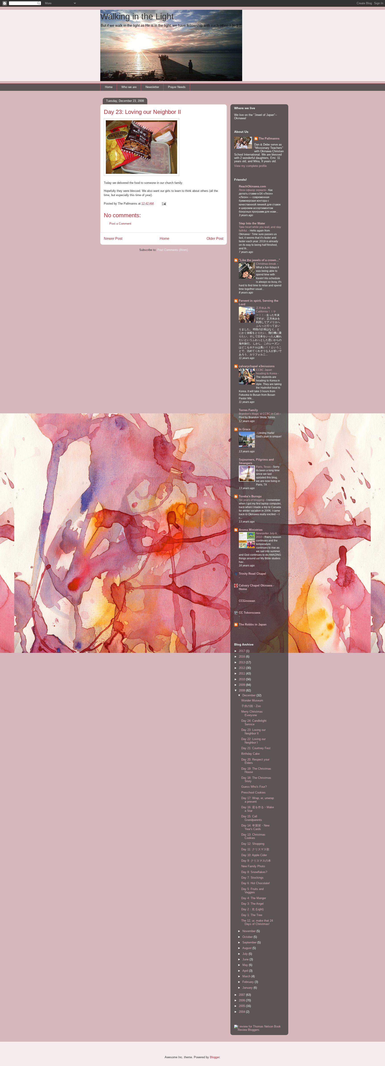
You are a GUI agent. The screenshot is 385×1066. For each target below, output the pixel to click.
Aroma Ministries (250, 529)
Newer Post (113, 238)
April (245, 970)
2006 (242, 1000)
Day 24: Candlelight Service (253, 722)
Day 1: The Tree (251, 915)
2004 (242, 1011)
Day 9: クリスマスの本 (256, 860)
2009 (242, 685)
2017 (242, 651)
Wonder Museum (252, 700)
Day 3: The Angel (252, 903)
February (248, 982)
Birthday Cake (250, 753)
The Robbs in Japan (252, 624)
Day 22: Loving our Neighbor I (253, 740)
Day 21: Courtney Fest (255, 748)
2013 (242, 662)
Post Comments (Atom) (172, 250)
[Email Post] (163, 203)
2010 (242, 679)
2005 (242, 1006)
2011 (242, 673)
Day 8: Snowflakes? (254, 872)
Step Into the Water (252, 223)
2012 (242, 668)
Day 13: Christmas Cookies (253, 836)
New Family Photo (253, 866)
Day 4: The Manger (253, 898)
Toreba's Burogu (250, 496)
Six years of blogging (252, 500)
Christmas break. (266, 263)
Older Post (215, 238)
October (248, 937)
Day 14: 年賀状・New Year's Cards (255, 827)
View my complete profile (250, 166)
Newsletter (152, 87)
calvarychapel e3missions (256, 366)
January (248, 987)
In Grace (244, 429)
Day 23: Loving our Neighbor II (253, 731)
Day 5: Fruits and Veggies (252, 890)
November (249, 931)
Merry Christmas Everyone (252, 713)
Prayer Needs (177, 87)
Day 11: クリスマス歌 (255, 849)
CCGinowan (247, 601)
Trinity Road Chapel (252, 573)
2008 (242, 690)
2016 (242, 656)
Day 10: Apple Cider (254, 855)
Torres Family (248, 410)
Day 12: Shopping (252, 843)
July (245, 953)
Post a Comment (120, 223)
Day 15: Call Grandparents (251, 818)
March (246, 976)
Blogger (214, 1057)
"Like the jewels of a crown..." (259, 260)
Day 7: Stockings (252, 877)
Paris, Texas (263, 466)
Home (109, 87)
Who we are (129, 87)
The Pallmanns (269, 138)
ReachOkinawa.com (252, 186)
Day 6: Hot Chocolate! (255, 883)
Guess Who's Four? (254, 786)
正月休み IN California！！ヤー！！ (266, 311)
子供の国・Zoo (251, 706)
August (247, 948)
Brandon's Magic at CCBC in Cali (259, 413)
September (249, 942)
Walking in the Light (137, 16)
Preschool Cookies (253, 792)
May (245, 965)
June (246, 959)
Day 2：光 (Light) (252, 909)
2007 (242, 994)
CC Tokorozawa (249, 612)
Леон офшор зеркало (253, 190)
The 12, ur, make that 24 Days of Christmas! (257, 922)
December (249, 695)
